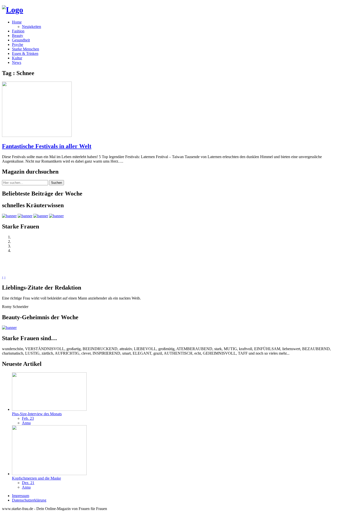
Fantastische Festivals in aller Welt (46, 146)
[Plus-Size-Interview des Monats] (49, 409)
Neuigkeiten (31, 26)
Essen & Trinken (25, 53)
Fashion (18, 31)
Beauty (17, 35)
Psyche (17, 44)
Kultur (17, 58)
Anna (26, 423)
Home (17, 22)
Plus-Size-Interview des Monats (37, 414)
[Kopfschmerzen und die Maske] (49, 474)
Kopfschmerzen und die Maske (36, 478)
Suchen (56, 183)
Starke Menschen (25, 49)
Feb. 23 (28, 418)
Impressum (20, 496)
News (16, 62)
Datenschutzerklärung (29, 500)
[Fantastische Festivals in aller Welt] (37, 135)
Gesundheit (21, 40)
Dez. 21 (28, 483)
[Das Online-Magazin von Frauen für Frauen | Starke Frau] (12, 9)
